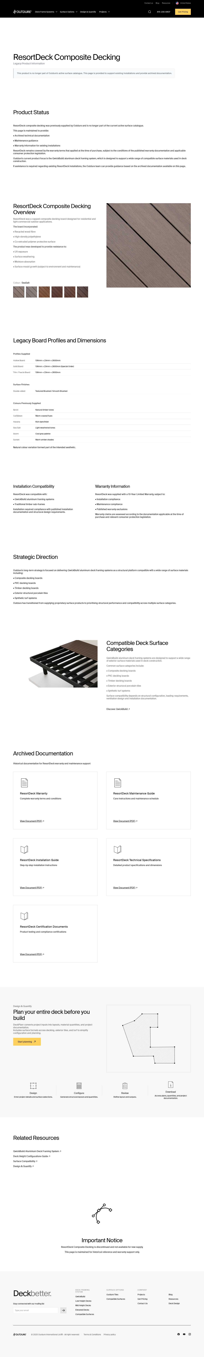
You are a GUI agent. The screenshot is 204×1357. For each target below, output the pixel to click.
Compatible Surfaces (84, 1314)
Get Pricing (183, 12)
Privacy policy (110, 1334)
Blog (157, 3)
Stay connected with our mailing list (28, 1303)
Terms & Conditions (92, 1334)
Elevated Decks (82, 1310)
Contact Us (143, 1303)
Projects (141, 1294)
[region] (102, 364)
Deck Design (174, 1303)
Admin (121, 1334)
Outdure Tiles (112, 1294)
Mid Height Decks (83, 1305)
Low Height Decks (83, 1301)
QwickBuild (80, 1296)
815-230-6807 (163, 12)
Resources (166, 3)
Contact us (148, 3)
